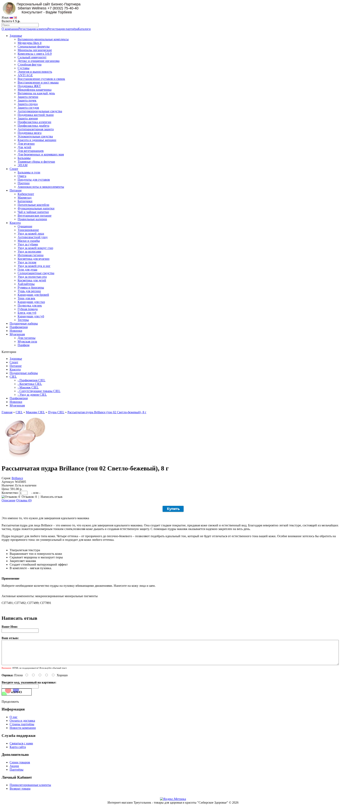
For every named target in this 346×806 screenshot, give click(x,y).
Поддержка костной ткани (36, 115)
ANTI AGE (25, 75)
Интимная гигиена (30, 255)
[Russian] (11, 17)
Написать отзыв (51, 496)
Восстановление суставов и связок (41, 79)
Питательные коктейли (33, 204)
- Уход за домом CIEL (32, 394)
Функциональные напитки (36, 208)
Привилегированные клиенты (30, 785)
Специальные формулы (34, 46)
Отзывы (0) (24, 500)
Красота (15, 222)
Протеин (24, 183)
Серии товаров (20, 762)
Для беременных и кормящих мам (41, 154)
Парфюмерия (19, 327)
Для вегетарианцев (31, 150)
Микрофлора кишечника (34, 89)
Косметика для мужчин (33, 258)
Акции (14, 766)
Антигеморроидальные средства (40, 111)
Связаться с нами (21, 743)
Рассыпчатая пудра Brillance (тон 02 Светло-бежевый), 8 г (106, 412)
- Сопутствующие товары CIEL (39, 391)
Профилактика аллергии (34, 122)
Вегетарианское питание (34, 215)
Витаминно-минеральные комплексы (43, 39)
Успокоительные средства (35, 136)
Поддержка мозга (29, 132)
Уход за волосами (29, 251)
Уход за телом (27, 262)
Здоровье (16, 35)
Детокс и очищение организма (38, 61)
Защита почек (27, 100)
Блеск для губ (27, 312)
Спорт (14, 168)
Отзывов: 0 (29, 496)
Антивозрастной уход (32, 237)
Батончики (25, 201)
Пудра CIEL (56, 412)
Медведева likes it (29, 43)
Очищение (25, 226)
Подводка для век (30, 305)
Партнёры (16, 769)
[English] (15, 17)
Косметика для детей (32, 280)
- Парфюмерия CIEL (31, 380)
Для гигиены (26, 338)
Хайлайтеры (26, 284)
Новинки (16, 330)
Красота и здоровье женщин (37, 140)
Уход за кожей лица (31, 233)
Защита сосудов (28, 107)
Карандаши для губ (31, 316)
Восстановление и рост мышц (38, 82)
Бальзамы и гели (29, 172)
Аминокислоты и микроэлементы (41, 186)
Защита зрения (28, 118)
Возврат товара (20, 788)
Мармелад (24, 197)
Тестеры (23, 320)
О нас (13, 717)
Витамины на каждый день (36, 93)
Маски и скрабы (29, 240)
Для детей (24, 147)
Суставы (23, 68)
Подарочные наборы (24, 323)
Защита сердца (28, 104)
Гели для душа (27, 269)
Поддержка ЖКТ (29, 86)
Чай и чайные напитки (33, 212)
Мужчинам (17, 334)
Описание (8, 500)
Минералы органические (35, 50)
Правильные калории (32, 219)
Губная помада (28, 309)
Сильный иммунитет (32, 57)
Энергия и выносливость (35, 71)
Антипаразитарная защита (36, 129)
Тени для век (26, 298)
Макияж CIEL (35, 412)
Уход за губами (28, 244)
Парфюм (23, 345)
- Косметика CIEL (30, 384)
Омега (22, 176)
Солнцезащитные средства (36, 273)
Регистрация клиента (32, 29)
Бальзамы (24, 158)
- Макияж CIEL (28, 387)
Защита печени (28, 97)
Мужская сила (27, 341)
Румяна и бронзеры (31, 287)
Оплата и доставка (22, 720)
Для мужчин (26, 143)
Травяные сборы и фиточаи (36, 161)
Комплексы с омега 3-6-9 (35, 53)
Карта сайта (18, 747)
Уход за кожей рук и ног (34, 266)
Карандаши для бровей (33, 294)
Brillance (17, 478)
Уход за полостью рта (32, 276)
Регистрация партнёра (62, 29)
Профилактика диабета (33, 125)
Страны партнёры (22, 724)
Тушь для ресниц (29, 291)
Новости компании (23, 727)
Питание (16, 190)
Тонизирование (28, 230)
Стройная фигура (29, 64)
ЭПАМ (22, 165)
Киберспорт (26, 194)
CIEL (13, 376)
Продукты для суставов (34, 179)
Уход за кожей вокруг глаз (35, 248)
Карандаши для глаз (31, 302)
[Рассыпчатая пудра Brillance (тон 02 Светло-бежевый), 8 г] (24, 458)
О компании (10, 29)
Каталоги (84, 29)
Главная (7, 412)
